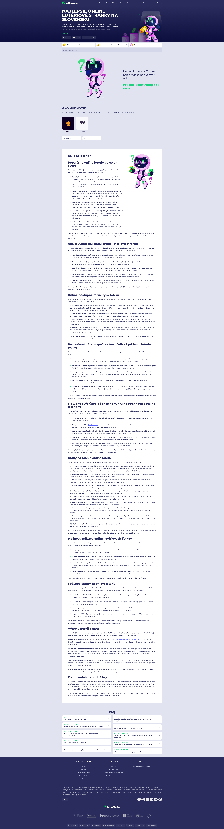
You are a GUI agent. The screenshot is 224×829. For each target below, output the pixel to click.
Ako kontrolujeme (84, 773)
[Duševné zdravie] (140, 816)
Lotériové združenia (134, 3)
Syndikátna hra (93, 425)
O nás (84, 766)
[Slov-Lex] (91, 816)
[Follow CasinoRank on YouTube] (151, 799)
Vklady (114, 3)
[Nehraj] (128, 816)
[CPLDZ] (110, 816)
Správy (159, 3)
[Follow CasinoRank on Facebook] (139, 799)
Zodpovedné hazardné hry (114, 773)
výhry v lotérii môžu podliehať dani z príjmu (126, 639)
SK (64, 799)
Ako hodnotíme (84, 776)
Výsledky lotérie (104, 3)
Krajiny (122, 3)
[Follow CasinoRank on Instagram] (143, 799)
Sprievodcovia (148, 3)
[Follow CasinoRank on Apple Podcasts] (160, 799)
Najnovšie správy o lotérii (141, 766)
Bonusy (113, 766)
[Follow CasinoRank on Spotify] (156, 799)
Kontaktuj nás (84, 769)
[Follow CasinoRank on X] (147, 799)
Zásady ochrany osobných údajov (114, 776)
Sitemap (84, 779)
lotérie (93, 3)
